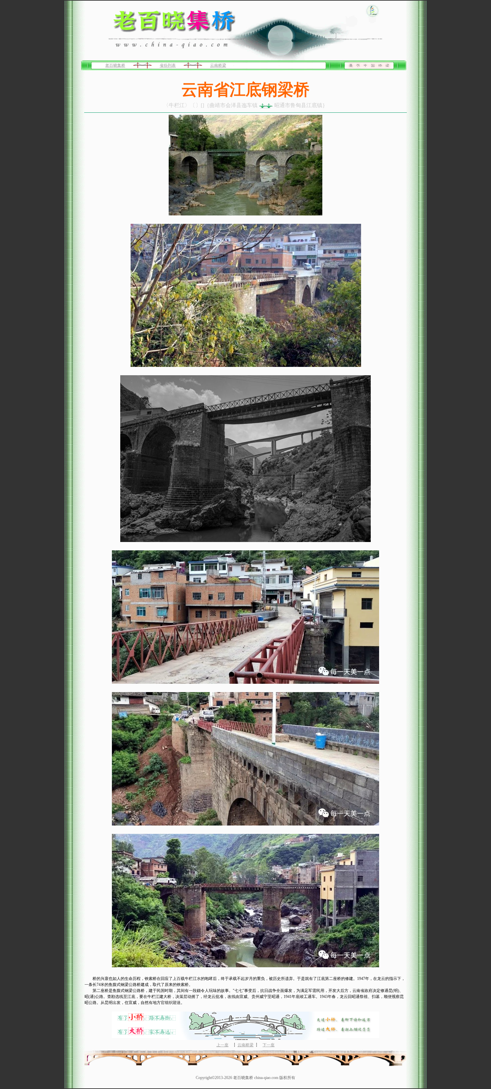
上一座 (222, 1045)
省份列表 (168, 65)
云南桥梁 (218, 65)
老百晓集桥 (115, 65)
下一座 (269, 1045)
